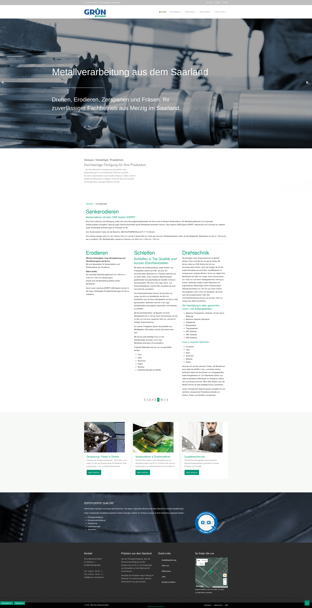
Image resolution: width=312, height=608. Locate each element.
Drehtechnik (195, 252)
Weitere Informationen (156, 606)
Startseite (89, 203)
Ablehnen (19, 603)
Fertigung (220, 12)
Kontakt (225, 2)
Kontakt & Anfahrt (168, 582)
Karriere (217, 2)
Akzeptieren (6, 603)
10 (162, 399)
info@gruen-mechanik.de (111, 2)
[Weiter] (165, 400)
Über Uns (209, 2)
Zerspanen (175, 12)
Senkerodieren (102, 211)
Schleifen (144, 252)
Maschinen (205, 12)
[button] (4, 83)
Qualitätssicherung (194, 456)
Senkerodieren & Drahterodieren (152, 456)
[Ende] (167, 400)
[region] (156, 83)
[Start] (145, 400)
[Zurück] (147, 400)
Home (163, 12)
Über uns (165, 565)
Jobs (164, 576)
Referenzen (166, 571)
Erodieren (190, 12)
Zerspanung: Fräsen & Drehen (103, 456)
